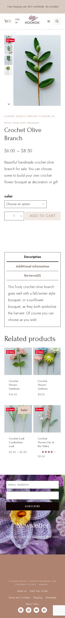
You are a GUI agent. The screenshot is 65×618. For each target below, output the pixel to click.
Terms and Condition (19, 597)
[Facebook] (44, 610)
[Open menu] (49, 21)
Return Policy (32, 604)
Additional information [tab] (32, 266)
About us (22, 591)
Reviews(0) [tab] (32, 275)
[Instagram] (21, 610)
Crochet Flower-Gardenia (14, 384)
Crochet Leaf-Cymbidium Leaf (17, 442)
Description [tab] (32, 257)
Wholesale (50, 597)
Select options (47, 399)
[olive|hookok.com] (37, 70)
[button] (8, 50)
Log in (17, 21)
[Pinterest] (28, 610)
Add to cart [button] (18, 403)
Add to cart (43, 215)
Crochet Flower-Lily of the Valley (46, 442)
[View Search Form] (57, 21)
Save (12, 40)
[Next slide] (9, 104)
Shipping (37, 597)
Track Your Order (39, 591)
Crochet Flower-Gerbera (42, 384)
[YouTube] (36, 610)
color (8, 196)
